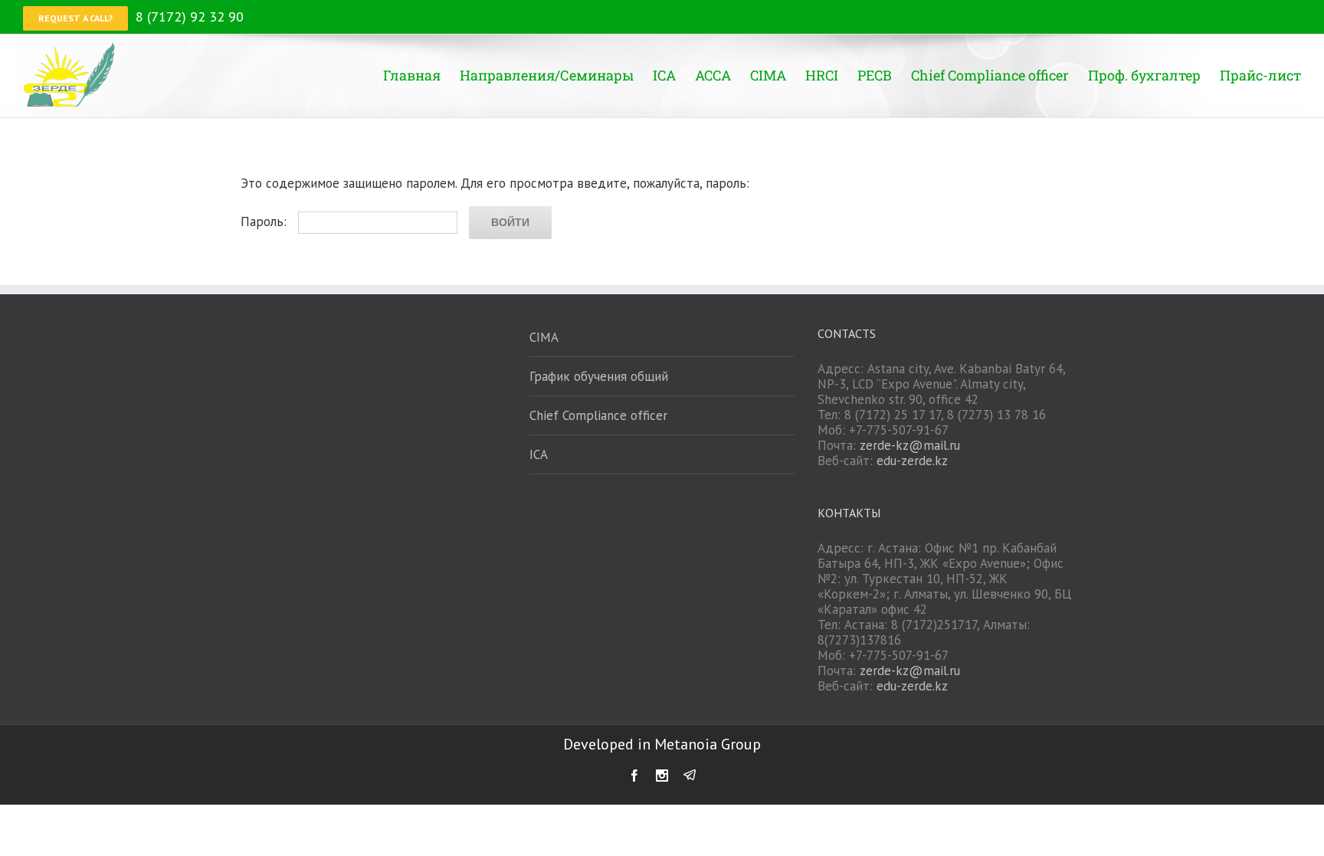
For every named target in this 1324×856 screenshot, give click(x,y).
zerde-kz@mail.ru (910, 445)
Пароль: (265, 221)
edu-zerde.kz (912, 460)
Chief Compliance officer (598, 415)
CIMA (544, 337)
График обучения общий (598, 376)
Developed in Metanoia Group (662, 744)
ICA (538, 454)
